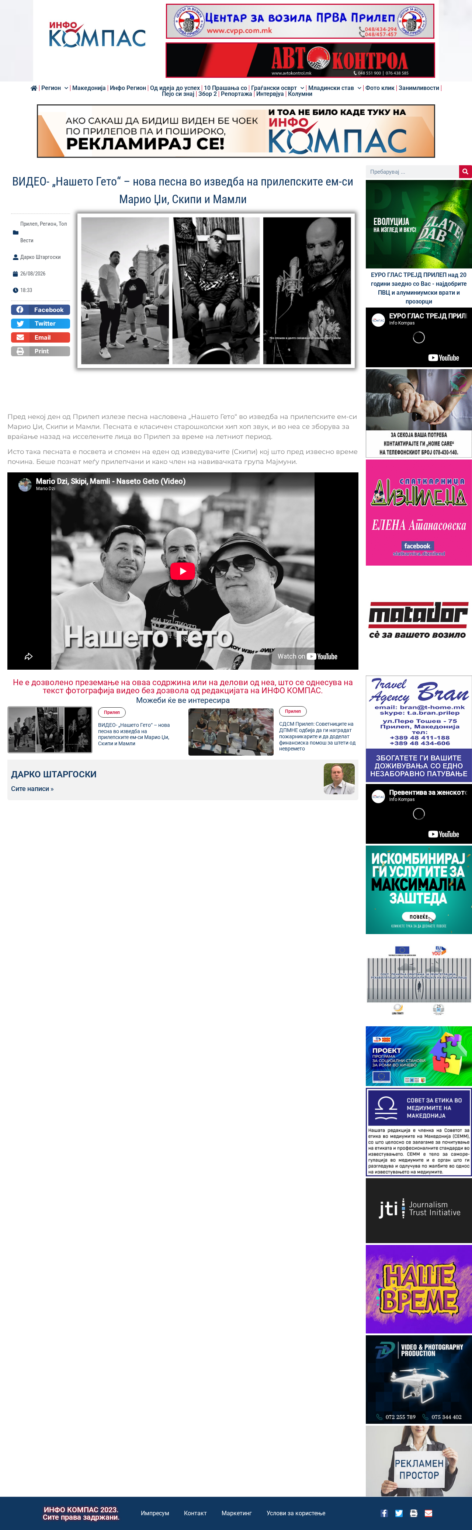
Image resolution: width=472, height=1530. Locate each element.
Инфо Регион (128, 88)
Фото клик (380, 88)
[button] (40, 310)
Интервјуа (270, 94)
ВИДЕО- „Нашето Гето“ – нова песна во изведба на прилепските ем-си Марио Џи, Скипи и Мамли (134, 734)
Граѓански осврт (274, 88)
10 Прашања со (225, 88)
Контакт (195, 1513)
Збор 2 (207, 94)
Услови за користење (296, 1513)
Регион (51, 88)
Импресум (155, 1513)
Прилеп (29, 224)
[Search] (465, 171)
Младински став (331, 88)
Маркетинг (237, 1513)
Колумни (300, 94)
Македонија (89, 88)
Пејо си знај (178, 94)
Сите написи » (32, 788)
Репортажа (236, 94)
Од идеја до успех (175, 88)
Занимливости (419, 88)
